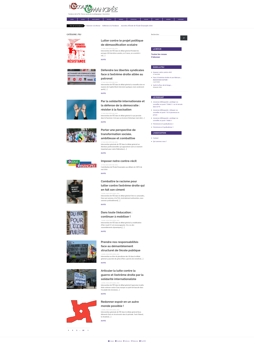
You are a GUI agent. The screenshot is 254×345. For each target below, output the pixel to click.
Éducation (109, 19)
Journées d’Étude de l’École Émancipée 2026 (136, 26)
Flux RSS (143, 341)
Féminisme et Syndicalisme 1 (163, 127)
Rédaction (135, 341)
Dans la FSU (157, 67)
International (134, 19)
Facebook (119, 341)
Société (157, 19)
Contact (155, 138)
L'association (158, 133)
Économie (168, 19)
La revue (156, 49)
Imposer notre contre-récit (119, 161)
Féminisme (121, 19)
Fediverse (127, 341)
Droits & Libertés (95, 19)
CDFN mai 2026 (113, 48)
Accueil (72, 19)
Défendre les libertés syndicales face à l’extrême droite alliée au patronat (122, 74)
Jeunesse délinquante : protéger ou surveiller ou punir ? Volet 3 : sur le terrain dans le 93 (167, 104)
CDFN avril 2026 (114, 193)
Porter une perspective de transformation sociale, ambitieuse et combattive (118, 134)
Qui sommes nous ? (160, 141)
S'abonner (155, 57)
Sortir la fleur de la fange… (162, 85)
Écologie (146, 19)
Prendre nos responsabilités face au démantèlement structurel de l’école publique (120, 246)
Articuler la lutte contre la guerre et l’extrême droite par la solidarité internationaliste (122, 275)
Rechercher (155, 34)
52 (83, 330)
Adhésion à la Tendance (110, 26)
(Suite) (103, 59)
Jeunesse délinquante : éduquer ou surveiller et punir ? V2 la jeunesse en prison (166, 112)
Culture (83, 19)
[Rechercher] (183, 37)
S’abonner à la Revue (93, 26)
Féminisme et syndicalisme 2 (163, 124)
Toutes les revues (159, 54)
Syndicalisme (181, 19)
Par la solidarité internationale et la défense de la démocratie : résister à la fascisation (123, 105)
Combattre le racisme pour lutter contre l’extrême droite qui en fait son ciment (123, 185)
